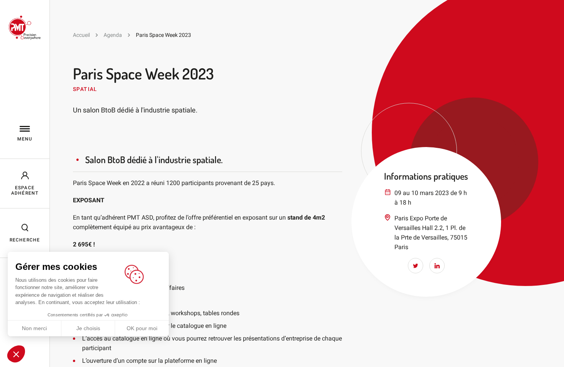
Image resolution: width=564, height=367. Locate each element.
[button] (16, 354)
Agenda (113, 35)
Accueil (81, 35)
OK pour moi (142, 328)
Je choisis (88, 328)
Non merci (34, 328)
